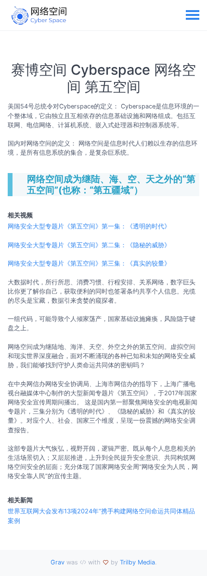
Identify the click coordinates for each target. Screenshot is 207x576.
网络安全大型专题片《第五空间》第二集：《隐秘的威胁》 (89, 245)
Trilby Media (137, 562)
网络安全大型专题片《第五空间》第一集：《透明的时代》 (89, 226)
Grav (58, 562)
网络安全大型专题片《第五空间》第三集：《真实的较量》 (89, 263)
